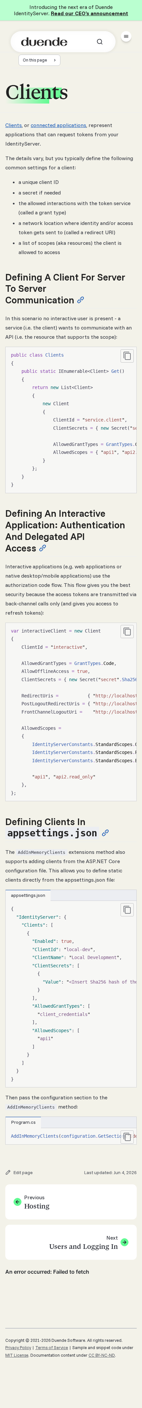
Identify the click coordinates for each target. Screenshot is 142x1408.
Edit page (23, 1172)
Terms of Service (51, 1347)
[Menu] (126, 36)
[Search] (99, 41)
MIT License (16, 1355)
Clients (13, 125)
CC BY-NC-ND (102, 1355)
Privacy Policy (18, 1347)
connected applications (58, 125)
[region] (71, 420)
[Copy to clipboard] (127, 356)
